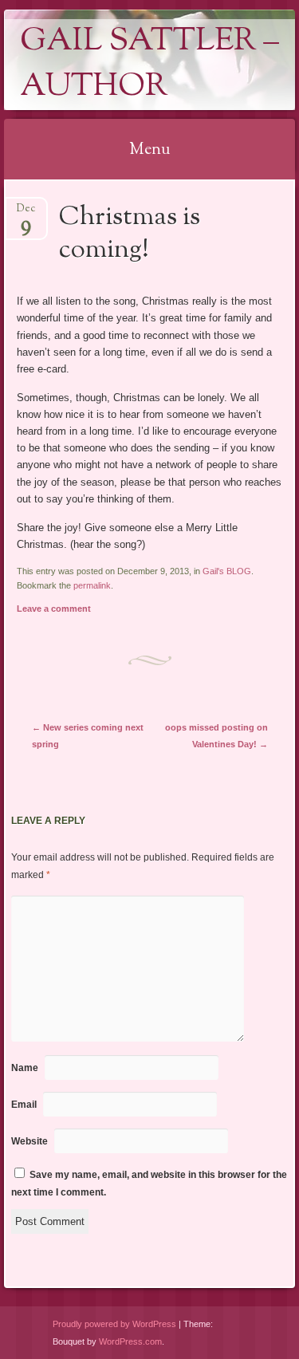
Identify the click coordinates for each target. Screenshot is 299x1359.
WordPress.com (130, 1341)
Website (29, 1141)
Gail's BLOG (227, 571)
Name (24, 1067)
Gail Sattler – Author (149, 64)
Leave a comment (54, 608)
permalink (92, 585)
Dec (26, 213)
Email (24, 1104)
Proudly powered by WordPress (114, 1324)
